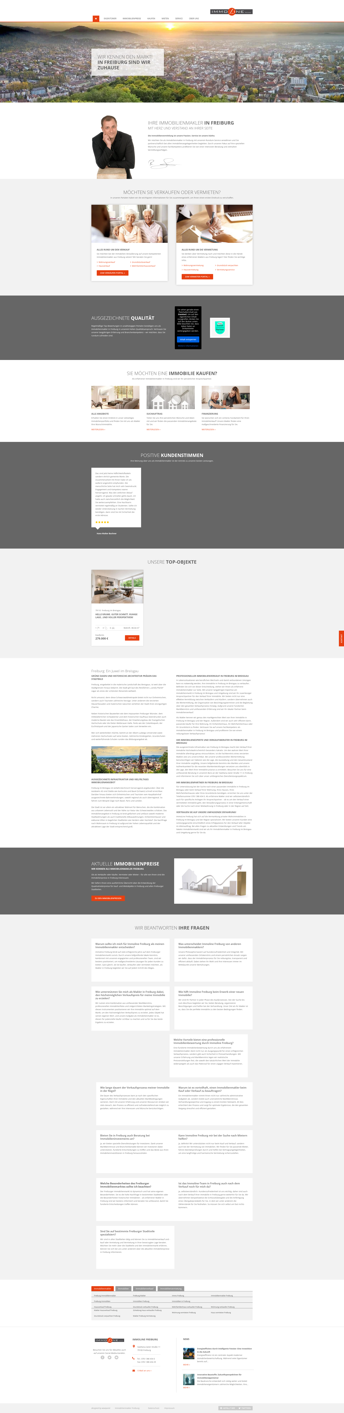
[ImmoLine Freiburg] (231, 12)
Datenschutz (153, 1408)
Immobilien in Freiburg (181, 1301)
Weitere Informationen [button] (188, 346)
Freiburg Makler (139, 1296)
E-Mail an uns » (144, 1370)
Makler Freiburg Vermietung (144, 1316)
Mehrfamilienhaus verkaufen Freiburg (187, 1307)
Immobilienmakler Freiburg (127, 1408)
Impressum (169, 1408)
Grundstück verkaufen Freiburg (145, 1307)
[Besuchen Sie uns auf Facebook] (102, 1357)
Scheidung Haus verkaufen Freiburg (147, 1310)
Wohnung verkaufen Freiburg (222, 1307)
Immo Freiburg (178, 1296)
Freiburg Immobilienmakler (105, 1296)
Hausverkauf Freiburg (102, 1307)
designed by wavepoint (100, 1408)
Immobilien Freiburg (141, 1301)
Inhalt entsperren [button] (188, 339)
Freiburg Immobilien (102, 1301)
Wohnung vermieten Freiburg (184, 1313)
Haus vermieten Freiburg (221, 1313)
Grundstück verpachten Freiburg (107, 1316)
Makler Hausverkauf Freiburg (105, 1310)
